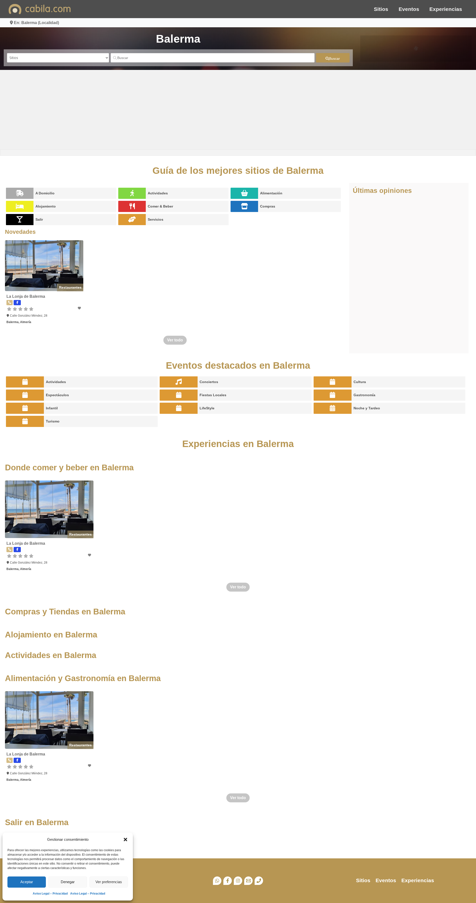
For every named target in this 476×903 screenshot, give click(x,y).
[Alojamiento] (19, 206)
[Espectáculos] (25, 395)
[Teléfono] (259, 880)
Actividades (158, 193)
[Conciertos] (179, 382)
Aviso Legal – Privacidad (50, 893)
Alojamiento (45, 206)
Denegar (68, 882)
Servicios (155, 219)
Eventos (409, 9)
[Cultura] (333, 382)
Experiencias (445, 9)
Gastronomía (364, 395)
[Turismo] (25, 421)
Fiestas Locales (213, 395)
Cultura (360, 382)
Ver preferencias (108, 882)
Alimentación (271, 193)
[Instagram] (238, 880)
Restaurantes (70, 287)
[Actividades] (132, 193)
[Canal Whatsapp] (217, 880)
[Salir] (19, 219)
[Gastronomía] (333, 395)
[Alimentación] (244, 193)
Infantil (52, 408)
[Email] (248, 880)
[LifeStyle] (179, 408)
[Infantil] (25, 408)
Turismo (53, 421)
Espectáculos (57, 395)
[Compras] (244, 206)
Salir (39, 219)
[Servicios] (132, 219)
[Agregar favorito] (80, 308)
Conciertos (209, 382)
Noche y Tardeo (367, 408)
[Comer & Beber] (132, 206)
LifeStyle (207, 408)
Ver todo (175, 340)
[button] (125, 839)
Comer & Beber (160, 206)
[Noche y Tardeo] (333, 408)
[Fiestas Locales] (179, 395)
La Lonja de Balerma (25, 296)
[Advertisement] (238, 109)
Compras (267, 206)
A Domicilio (45, 193)
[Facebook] (227, 880)
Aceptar (26, 882)
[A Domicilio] (19, 193)
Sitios (381, 9)
